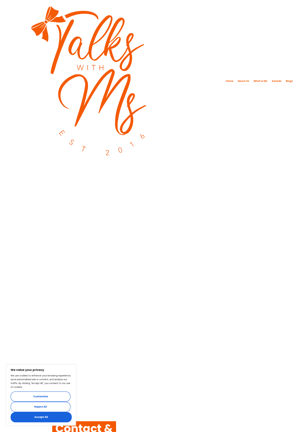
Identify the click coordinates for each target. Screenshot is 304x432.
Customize (40, 396)
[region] (41, 395)
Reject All (40, 407)
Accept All (41, 417)
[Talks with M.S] (89, 81)
